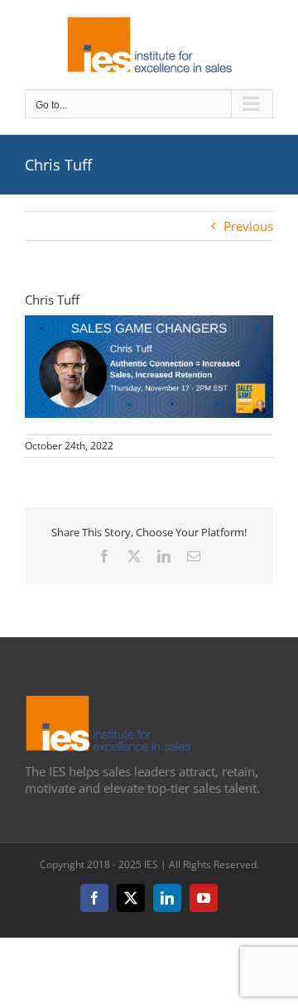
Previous (248, 226)
